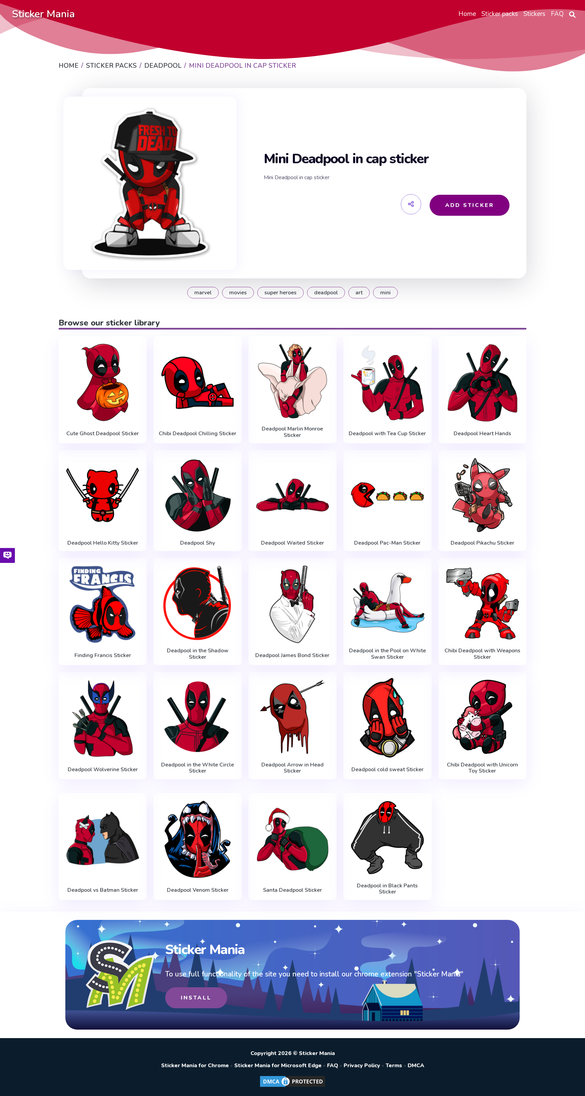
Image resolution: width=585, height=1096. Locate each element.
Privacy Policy (362, 1065)
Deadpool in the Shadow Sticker (198, 654)
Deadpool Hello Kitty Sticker (102, 543)
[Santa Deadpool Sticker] (292, 839)
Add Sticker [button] (469, 205)
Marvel (203, 292)
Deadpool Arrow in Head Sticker (292, 768)
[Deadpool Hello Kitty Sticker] (103, 495)
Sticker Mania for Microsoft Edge (278, 1065)
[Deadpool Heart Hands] (482, 382)
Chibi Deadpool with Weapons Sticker (482, 654)
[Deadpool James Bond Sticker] (292, 604)
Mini (385, 292)
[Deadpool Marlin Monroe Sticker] (292, 381)
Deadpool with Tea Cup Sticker (387, 433)
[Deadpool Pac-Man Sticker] (387, 495)
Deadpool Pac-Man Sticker (387, 543)
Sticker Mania (43, 14)
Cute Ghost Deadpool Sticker (102, 433)
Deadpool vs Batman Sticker (102, 890)
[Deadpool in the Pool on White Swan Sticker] (387, 602)
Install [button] (196, 998)
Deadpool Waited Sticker (292, 543)
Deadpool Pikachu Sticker (482, 543)
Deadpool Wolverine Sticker (103, 769)
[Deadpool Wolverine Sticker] (103, 718)
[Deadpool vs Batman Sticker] (103, 839)
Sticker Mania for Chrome (195, 1065)
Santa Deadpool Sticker (292, 890)
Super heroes (280, 292)
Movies (238, 292)
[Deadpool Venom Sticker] (197, 839)
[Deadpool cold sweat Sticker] (387, 718)
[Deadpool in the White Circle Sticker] (197, 717)
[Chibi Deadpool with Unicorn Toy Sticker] (482, 717)
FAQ (332, 1065)
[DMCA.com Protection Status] (292, 1086)
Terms (394, 1065)
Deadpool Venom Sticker (198, 890)
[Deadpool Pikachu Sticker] (482, 495)
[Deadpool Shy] (197, 495)
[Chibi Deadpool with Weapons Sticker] (482, 602)
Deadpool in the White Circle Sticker (197, 768)
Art (359, 292)
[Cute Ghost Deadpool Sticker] (103, 382)
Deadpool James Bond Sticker (292, 655)
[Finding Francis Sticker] (103, 604)
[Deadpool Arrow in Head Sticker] (292, 717)
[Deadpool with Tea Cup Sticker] (387, 382)
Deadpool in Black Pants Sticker (387, 889)
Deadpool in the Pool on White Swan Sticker (387, 654)
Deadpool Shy (197, 543)
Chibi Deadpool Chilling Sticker (197, 433)
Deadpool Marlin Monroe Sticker (292, 432)
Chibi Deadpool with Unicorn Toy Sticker (482, 768)
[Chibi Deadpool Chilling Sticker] (197, 382)
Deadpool (326, 292)
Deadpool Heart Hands (482, 433)
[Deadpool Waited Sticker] (292, 495)
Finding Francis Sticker (102, 655)
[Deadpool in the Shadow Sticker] (197, 602)
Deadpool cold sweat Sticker (387, 769)
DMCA (416, 1065)
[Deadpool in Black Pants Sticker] (387, 838)
